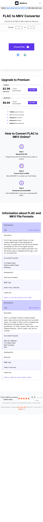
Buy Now (32, 90)
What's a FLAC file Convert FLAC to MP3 (18, 297)
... (18, 27)
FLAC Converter (33, 230)
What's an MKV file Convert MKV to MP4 (17, 377)
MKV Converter (34, 308)
